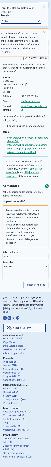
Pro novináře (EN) (12, 426)
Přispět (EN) (9, 361)
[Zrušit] (44, 7)
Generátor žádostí (12, 338)
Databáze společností (14, 349)
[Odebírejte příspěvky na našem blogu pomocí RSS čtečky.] (5, 317)
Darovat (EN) (10, 365)
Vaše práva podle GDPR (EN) (17, 411)
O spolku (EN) (10, 388)
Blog (5, 422)
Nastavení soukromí (13, 453)
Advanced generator (13, 353)
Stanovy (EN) (10, 395)
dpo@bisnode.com (30, 101)
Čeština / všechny (22, 327)
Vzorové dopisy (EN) (13, 415)
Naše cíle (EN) (10, 392)
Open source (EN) (12, 372)
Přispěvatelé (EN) (12, 376)
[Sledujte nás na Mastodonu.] (17, 317)
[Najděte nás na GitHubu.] (9, 317)
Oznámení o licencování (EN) (17, 456)
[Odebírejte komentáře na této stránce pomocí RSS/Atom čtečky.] (46, 186)
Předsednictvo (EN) (13, 403)
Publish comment (36, 284)
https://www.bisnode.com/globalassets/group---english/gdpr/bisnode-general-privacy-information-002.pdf (27, 149)
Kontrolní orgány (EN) (14, 419)
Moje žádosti (9, 342)
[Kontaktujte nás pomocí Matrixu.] (13, 317)
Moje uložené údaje (13, 345)
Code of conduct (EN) (14, 380)
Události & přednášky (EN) (16, 429)
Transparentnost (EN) (14, 399)
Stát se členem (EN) (13, 369)
